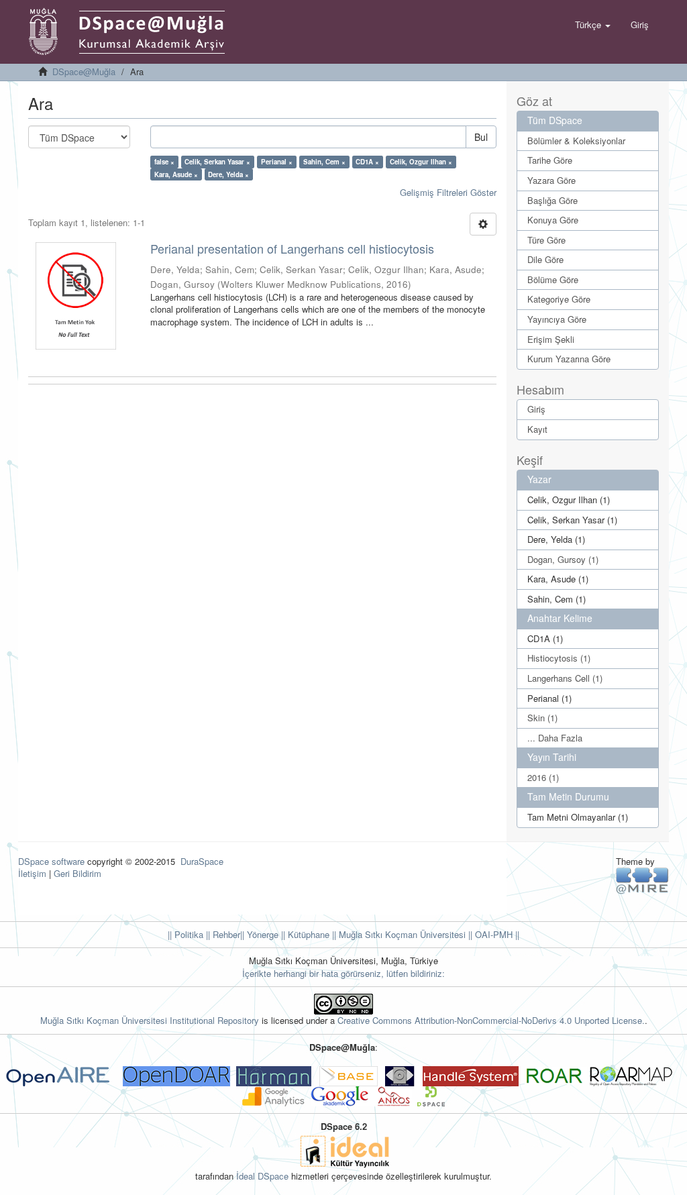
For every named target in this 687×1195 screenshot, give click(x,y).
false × (164, 161)
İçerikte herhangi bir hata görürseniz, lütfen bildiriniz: (343, 973)
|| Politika (185, 934)
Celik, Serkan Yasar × (217, 161)
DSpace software (51, 861)
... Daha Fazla (554, 737)
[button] (593, 25)
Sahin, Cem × (324, 161)
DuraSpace (201, 861)
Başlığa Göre (552, 200)
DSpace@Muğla (83, 71)
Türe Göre (546, 239)
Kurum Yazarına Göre (569, 358)
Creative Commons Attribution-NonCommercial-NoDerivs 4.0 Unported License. (491, 1020)
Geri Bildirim (77, 873)
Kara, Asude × (176, 174)
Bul (481, 137)
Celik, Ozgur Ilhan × (421, 161)
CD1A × (367, 161)
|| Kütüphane (303, 934)
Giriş (536, 409)
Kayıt (537, 429)
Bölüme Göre (552, 279)
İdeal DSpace (262, 1176)
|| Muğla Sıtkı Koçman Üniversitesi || (400, 934)
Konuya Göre (552, 219)
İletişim (32, 873)
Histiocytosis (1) (558, 658)
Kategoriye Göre (558, 299)
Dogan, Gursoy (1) (562, 559)
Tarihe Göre (549, 160)
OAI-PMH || (495, 934)
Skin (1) (542, 717)
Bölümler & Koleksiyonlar (576, 140)
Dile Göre (545, 259)
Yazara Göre (551, 180)
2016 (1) (543, 777)
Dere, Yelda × (228, 174)
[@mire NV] (642, 880)
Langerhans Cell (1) (564, 678)
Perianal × (277, 161)
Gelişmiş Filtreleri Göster (448, 192)
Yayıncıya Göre (556, 319)
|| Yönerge (259, 934)
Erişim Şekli (550, 339)
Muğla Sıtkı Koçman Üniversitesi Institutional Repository (149, 1020)
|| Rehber (221, 934)
